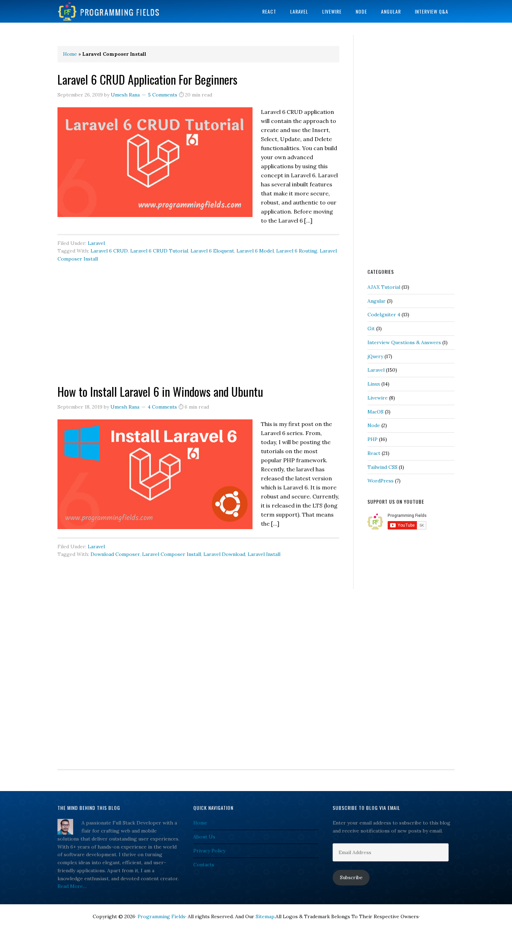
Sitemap (265, 916)
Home (70, 54)
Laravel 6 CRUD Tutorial (159, 251)
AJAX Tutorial (383, 287)
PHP (372, 439)
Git (371, 328)
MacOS (375, 412)
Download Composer (115, 554)
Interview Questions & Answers (404, 342)
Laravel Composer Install (171, 554)
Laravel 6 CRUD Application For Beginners (147, 79)
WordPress (380, 481)
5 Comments (162, 95)
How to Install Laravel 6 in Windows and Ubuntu (160, 391)
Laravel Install (264, 554)
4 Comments (162, 407)
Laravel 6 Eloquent (212, 251)
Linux (373, 384)
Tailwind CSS (382, 467)
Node (373, 425)
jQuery (375, 356)
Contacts (203, 864)
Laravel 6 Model (255, 251)
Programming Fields (113, 11)
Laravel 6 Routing (296, 251)
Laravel (96, 243)
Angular (376, 301)
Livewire (377, 398)
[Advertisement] (198, 334)
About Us (204, 837)
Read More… (72, 886)
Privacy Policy (209, 850)
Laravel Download (224, 554)
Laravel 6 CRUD (109, 251)
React (373, 453)
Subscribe (351, 877)
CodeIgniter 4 (383, 314)
